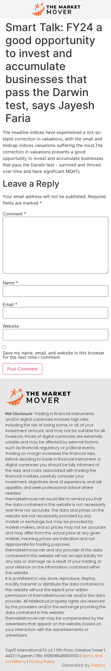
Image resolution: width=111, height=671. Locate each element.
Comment (14, 214)
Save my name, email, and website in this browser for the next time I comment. (54, 355)
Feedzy (98, 665)
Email (10, 304)
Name (10, 283)
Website (11, 326)
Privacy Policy (42, 661)
